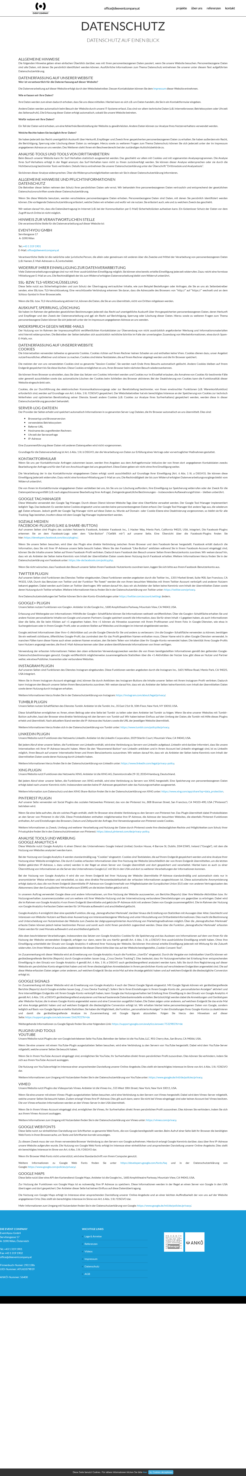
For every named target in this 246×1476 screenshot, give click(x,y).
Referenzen (91, 1243)
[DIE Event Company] (41, 15)
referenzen (214, 8)
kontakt (230, 8)
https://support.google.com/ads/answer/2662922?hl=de (57, 1017)
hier (145, 1472)
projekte (181, 8)
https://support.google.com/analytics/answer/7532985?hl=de (147, 1023)
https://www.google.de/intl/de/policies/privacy (175, 1077)
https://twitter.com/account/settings (140, 596)
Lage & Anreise (93, 1236)
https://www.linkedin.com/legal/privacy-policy (147, 763)
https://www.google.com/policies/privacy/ (51, 1166)
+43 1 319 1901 (32, 246)
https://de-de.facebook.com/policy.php (91, 560)
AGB (87, 1273)
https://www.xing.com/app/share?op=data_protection (192, 791)
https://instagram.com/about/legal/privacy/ (140, 695)
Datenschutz (92, 1266)
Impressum (159, 88)
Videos (89, 1251)
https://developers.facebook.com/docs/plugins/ (51, 537)
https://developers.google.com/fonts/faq (143, 1162)
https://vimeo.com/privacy (161, 1120)
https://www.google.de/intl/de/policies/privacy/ (164, 1205)
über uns (196, 8)
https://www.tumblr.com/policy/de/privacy (144, 727)
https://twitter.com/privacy (179, 589)
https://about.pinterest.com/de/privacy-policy (123, 831)
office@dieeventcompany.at (43, 250)
